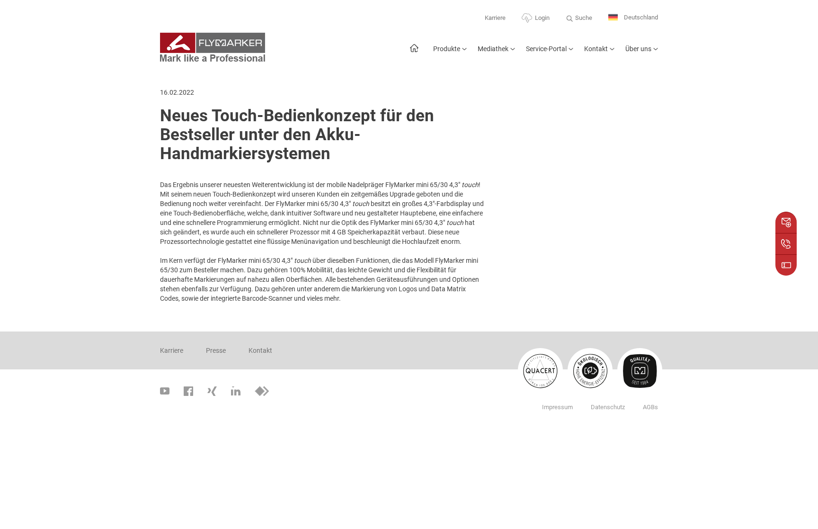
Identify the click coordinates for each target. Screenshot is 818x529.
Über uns (638, 49)
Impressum (557, 407)
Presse (216, 350)
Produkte (446, 49)
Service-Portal (546, 49)
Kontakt (596, 49)
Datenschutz (608, 407)
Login (542, 17)
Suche (583, 17)
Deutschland (640, 17)
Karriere (495, 17)
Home (414, 53)
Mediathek (493, 49)
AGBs (650, 407)
